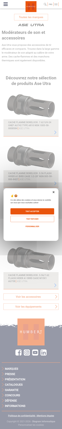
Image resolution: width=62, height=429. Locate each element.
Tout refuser (32, 219)
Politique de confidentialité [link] (31, 232)
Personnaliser (32, 226)
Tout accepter (32, 211)
